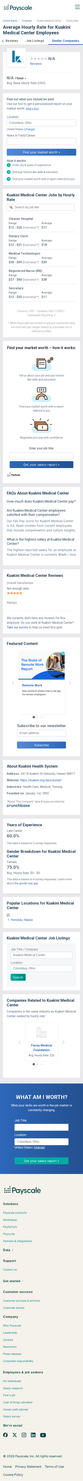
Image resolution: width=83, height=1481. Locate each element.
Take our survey (17, 627)
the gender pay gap (26, 883)
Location (16, 963)
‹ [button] (13, 682)
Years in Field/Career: (21, 135)
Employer (27, 20)
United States (10, 20)
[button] (2, 40)
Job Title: (20, 1120)
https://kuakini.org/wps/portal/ (41, 780)
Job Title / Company (24, 949)
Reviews (36, 64)
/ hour (19, 78)
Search (18, 977)
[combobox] (41, 122)
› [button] (70, 682)
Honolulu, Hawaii (22, 920)
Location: (13, 117)
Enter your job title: (41, 448)
